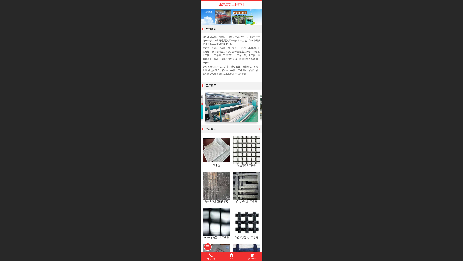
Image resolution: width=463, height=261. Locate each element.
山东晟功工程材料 (231, 4)
